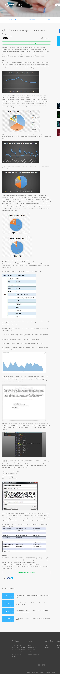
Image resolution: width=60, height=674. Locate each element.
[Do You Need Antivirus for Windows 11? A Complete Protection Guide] (8, 619)
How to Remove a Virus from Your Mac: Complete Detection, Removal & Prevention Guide (32, 611)
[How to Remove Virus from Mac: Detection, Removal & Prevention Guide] (8, 603)
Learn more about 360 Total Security (26, 43)
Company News (32, 647)
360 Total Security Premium (19, 649)
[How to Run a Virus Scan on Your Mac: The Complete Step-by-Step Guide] (8, 596)
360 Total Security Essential (18, 647)
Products (31, 20)
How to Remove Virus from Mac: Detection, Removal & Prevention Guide (30, 603)
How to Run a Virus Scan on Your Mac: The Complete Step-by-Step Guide (32, 596)
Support (47, 645)
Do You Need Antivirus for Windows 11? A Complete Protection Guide (33, 618)
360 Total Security (16, 645)
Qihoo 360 (47, 647)
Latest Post (12, 20)
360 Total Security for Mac (18, 652)
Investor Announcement (34, 654)
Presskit (30, 652)
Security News (31, 649)
